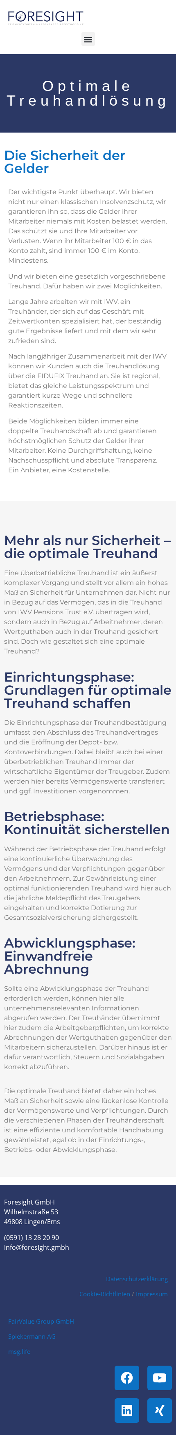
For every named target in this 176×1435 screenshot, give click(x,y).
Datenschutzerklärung (137, 1279)
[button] (88, 39)
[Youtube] (159, 1378)
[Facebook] (127, 1378)
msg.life (19, 1351)
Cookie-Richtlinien (104, 1294)
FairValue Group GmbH (41, 1321)
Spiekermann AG (32, 1336)
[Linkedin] (127, 1410)
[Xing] (159, 1410)
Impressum (152, 1294)
